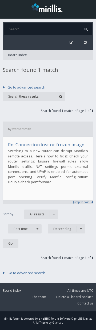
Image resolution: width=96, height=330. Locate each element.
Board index (17, 55)
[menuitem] (85, 42)
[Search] (86, 29)
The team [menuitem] (39, 297)
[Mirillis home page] (48, 7)
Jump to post (81, 202)
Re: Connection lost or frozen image (46, 145)
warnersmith (21, 129)
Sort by (8, 214)
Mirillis (7, 318)
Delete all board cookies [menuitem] (74, 297)
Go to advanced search (26, 87)
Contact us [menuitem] (85, 303)
